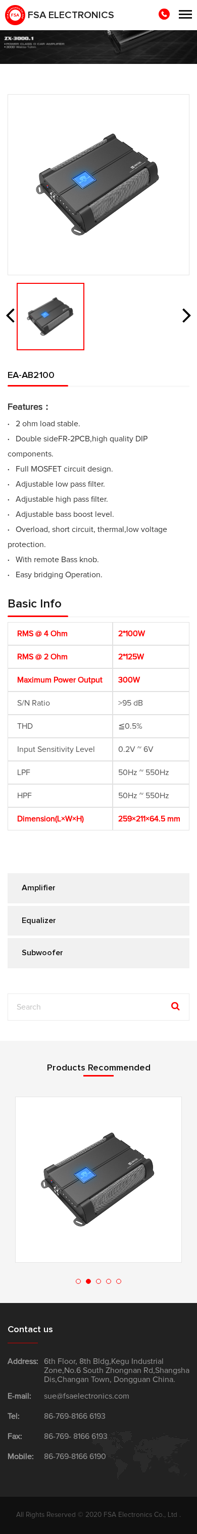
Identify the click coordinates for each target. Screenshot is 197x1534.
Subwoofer (42, 953)
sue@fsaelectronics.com (86, 1396)
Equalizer (39, 920)
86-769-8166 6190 (75, 1456)
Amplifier (39, 888)
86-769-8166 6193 (75, 1416)
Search (174, 1007)
